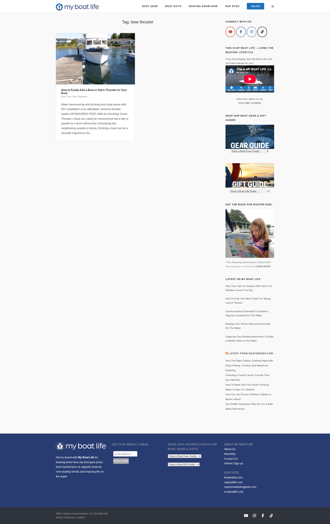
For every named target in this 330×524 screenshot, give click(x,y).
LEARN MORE (263, 266)
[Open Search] (272, 6)
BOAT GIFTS (173, 6)
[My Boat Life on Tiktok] (262, 32)
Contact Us (231, 458)
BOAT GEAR (150, 6)
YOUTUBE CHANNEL (250, 103)
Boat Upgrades (80, 96)
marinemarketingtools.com (240, 486)
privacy (59, 517)
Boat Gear (66, 96)
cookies (81, 517)
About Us (229, 449)
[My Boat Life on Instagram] (251, 32)
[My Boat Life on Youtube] (230, 32)
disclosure (70, 517)
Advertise (230, 453)
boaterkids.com (233, 477)
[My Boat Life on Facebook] (241, 32)
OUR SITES (232, 6)
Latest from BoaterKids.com (251, 353)
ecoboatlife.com (233, 491)
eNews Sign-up (233, 463)
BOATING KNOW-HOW (203, 6)
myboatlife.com (233, 482)
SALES (255, 6)
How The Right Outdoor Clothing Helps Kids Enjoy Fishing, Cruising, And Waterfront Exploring (249, 365)
